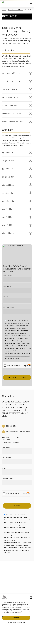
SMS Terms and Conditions (13, 356)
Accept (16, 618)
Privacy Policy (21, 622)
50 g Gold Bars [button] (8, 193)
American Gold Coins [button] (11, 73)
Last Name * (7, 286)
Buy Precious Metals (15, 10)
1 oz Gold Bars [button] (8, 209)
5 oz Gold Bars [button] (8, 217)
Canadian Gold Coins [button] (11, 81)
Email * (5, 297)
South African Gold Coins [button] (13, 121)
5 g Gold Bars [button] (7, 168)
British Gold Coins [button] (10, 97)
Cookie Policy (12, 622)
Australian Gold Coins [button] (11, 113)
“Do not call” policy (13, 358)
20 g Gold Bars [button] (8, 176)
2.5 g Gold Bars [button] (8, 160)
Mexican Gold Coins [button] (10, 89)
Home (4, 10)
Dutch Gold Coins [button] (9, 105)
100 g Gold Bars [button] (8, 201)
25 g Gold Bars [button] (8, 185)
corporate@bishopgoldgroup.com (18, 432)
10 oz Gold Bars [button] (8, 225)
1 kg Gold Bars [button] (8, 233)
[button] (31, 597)
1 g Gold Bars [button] (7, 152)
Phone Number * (9, 307)
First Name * (7, 276)
